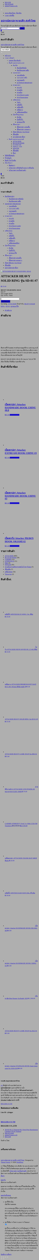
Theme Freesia (5, 1162)
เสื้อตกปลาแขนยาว (15, 260)
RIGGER (8, 2)
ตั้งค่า (3, 1176)
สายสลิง (19, 90)
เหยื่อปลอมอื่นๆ (22, 112)
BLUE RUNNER (18, 143)
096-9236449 (9, 4)
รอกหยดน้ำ (21, 80)
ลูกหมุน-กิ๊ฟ (21, 122)
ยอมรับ (3, 1180)
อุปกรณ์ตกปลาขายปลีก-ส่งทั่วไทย (18, 20)
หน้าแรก (8, 55)
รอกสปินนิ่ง (21, 75)
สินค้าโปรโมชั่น (10, 160)
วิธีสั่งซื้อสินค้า (10, 155)
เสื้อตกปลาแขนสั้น (15, 258)
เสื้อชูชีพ (16, 134)
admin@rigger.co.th (11, 6)
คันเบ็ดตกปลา (9, 196)
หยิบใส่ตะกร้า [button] (14, 415)
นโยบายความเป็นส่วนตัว (17, 170)
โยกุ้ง (18, 102)
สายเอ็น (19, 92)
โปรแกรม (8, 574)
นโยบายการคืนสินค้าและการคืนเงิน (21, 168)
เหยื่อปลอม (8, 572)
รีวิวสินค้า (8, 158)
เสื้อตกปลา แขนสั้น (23, 127)
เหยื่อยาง (20, 110)
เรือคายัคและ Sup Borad (21, 132)
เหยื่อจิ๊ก (19, 105)
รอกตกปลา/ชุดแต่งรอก (13, 204)
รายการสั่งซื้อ (9, 15)
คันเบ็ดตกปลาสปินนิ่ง (16, 199)
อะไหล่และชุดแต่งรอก (24, 82)
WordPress (19, 1162)
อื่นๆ (14, 153)
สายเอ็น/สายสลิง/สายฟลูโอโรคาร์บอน (18, 567)
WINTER (16, 148)
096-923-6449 (9, 1133)
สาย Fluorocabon (22, 97)
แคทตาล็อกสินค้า (15, 60)
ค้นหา (22, 28)
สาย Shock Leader (23, 95)
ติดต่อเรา (12, 165)
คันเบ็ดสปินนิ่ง (21, 68)
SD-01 (8, 306)
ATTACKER (17, 141)
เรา (2, 1085)
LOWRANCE (9, 561)
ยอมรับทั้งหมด (6, 1195)
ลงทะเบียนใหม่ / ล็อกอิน (13, 13)
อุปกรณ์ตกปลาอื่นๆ (11, 268)
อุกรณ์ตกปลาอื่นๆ (19, 137)
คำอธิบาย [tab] (8, 310)
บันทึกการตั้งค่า (6, 1254)
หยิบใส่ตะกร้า (5, 301)
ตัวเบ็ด (19, 117)
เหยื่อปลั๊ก (20, 107)
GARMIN (8, 559)
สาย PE (19, 87)
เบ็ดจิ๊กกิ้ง (20, 119)
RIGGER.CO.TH (6, 1104)
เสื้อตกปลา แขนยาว (23, 129)
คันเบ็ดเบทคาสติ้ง (23, 70)
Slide (6, 563)
